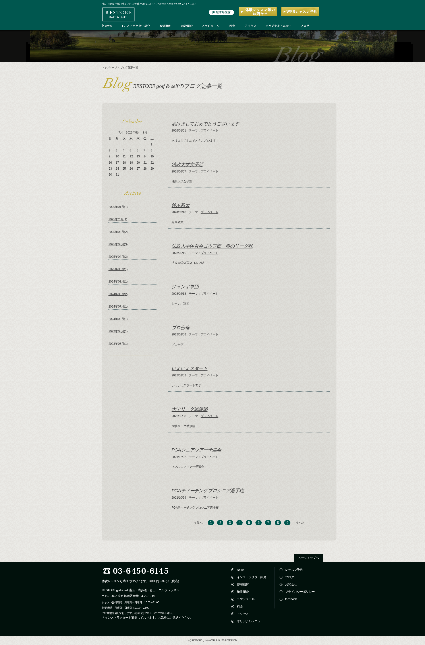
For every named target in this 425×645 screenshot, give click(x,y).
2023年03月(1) (118, 343)
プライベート (209, 130)
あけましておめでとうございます (205, 123)
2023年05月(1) (118, 331)
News (240, 569)
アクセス (243, 614)
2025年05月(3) (118, 244)
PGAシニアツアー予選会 (196, 449)
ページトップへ (308, 558)
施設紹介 (243, 591)
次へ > (300, 523)
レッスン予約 (294, 569)
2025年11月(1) (117, 219)
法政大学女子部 (187, 164)
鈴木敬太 (180, 205)
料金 (240, 606)
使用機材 (243, 584)
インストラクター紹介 (251, 577)
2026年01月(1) (118, 207)
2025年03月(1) (118, 269)
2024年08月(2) (118, 294)
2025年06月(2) (118, 232)
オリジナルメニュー (250, 621)
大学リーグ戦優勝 (189, 409)
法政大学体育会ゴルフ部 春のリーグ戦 (212, 245)
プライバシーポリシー (300, 591)
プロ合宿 (180, 327)
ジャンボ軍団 (185, 286)
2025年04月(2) (118, 256)
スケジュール (246, 599)
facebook (291, 599)
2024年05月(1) (118, 319)
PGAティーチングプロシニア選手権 (208, 490)
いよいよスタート (189, 368)
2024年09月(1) (118, 281)
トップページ (109, 67)
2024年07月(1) (118, 306)
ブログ (289, 577)
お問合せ (291, 584)
